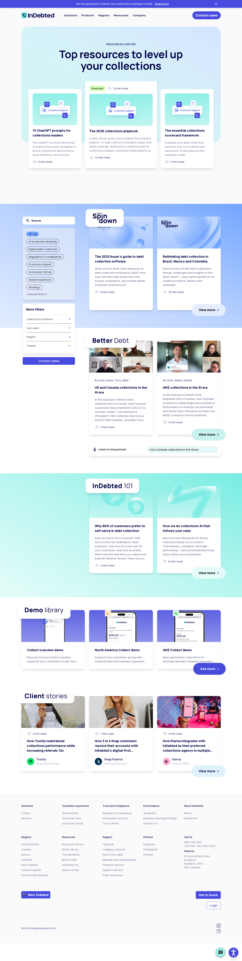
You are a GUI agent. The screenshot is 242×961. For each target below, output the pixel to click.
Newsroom (191, 818)
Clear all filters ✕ (37, 294)
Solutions (70, 15)
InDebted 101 (70, 865)
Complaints (150, 849)
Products (87, 15)
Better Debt (69, 859)
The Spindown (71, 854)
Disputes (149, 844)
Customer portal (72, 823)
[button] (233, 952)
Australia (26, 859)
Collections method (39, 319)
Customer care (71, 818)
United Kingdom (31, 870)
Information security (115, 818)
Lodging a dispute (114, 849)
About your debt (113, 854)
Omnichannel (70, 813)
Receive (26, 818)
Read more (162, 3)
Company (139, 15)
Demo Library (70, 849)
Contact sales (206, 15)
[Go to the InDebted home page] (37, 15)
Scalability (149, 813)
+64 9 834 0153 (205, 846)
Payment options (113, 865)
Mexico (25, 854)
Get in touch (208, 895)
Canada (26, 849)
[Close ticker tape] (216, 4)
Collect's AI (150, 823)
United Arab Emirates (34, 875)
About (188, 813)
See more (207, 669)
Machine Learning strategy (160, 818)
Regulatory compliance (117, 813)
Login (214, 905)
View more (207, 310)
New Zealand (29, 865)
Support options (113, 870)
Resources (121, 15)
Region (31, 337)
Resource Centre (73, 844)
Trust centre (111, 823)
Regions (103, 15)
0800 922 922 (193, 842)
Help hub (108, 844)
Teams (31, 346)
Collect (25, 813)
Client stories (70, 870)
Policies (148, 854)
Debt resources (113, 875)
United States (30, 844)
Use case (33, 328)
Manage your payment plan (119, 859)
